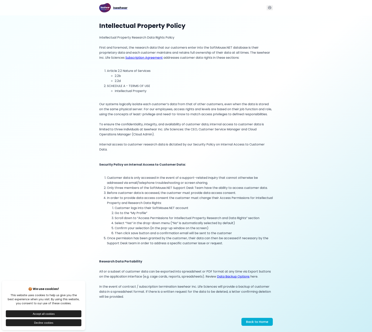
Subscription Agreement (144, 57)
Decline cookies (43, 322)
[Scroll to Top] (360, 320)
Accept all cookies (44, 313)
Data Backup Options (233, 276)
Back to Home (257, 322)
